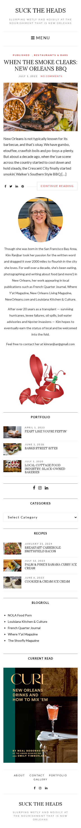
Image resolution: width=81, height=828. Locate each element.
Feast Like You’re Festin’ (46, 431)
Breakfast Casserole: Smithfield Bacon (43, 549)
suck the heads (40, 10)
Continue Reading (57, 186)
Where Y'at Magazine (23, 634)
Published (21, 55)
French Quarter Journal (24, 628)
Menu (42, 38)
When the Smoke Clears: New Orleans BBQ (40, 65)
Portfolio (58, 775)
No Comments (51, 76)
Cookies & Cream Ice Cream (47, 581)
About (19, 775)
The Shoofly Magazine (23, 640)
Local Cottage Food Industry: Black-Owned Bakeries (45, 468)
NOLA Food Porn (20, 615)
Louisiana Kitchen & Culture (27, 621)
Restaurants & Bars (51, 55)
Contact (37, 775)
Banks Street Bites (41, 448)
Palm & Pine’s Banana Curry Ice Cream (51, 566)
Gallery (40, 779)
